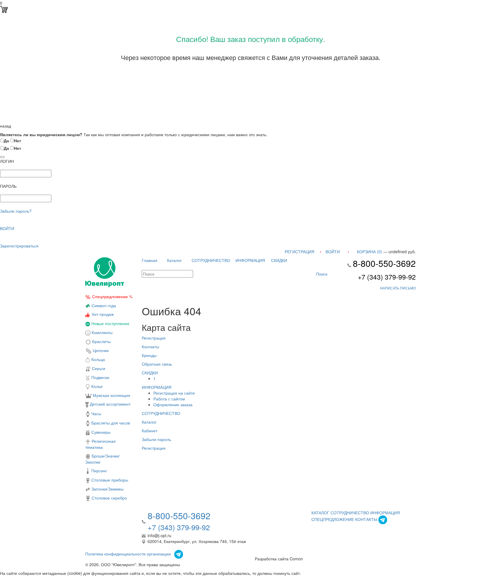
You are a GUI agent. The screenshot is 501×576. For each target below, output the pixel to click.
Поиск (321, 274)
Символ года (103, 305)
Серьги (98, 368)
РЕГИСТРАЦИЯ (299, 251)
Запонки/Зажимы (107, 489)
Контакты (150, 346)
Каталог (174, 260)
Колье (96, 386)
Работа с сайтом (169, 399)
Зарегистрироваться (19, 246)
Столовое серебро (109, 498)
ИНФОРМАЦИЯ (250, 260)
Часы (95, 413)
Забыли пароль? (16, 211)
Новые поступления (109, 323)
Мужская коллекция (111, 395)
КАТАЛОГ (320, 512)
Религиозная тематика (100, 444)
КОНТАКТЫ (366, 519)
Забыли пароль (156, 439)
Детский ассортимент (109, 404)
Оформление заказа (173, 404)
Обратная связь (157, 364)
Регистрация (154, 338)
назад (5, 126)
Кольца (97, 359)
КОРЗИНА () (369, 251)
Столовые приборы (109, 480)
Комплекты (102, 332)
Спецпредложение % (112, 296)
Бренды (149, 355)
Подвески (99, 377)
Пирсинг (98, 470)
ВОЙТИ (7, 228)
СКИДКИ (279, 260)
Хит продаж (103, 314)
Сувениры (100, 432)
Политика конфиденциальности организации (128, 554)
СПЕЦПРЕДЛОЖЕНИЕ (332, 519)
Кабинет (149, 430)
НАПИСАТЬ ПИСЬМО (398, 287)
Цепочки (100, 350)
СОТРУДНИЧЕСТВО (211, 260)
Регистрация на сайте (174, 393)
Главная (149, 260)
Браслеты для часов (110, 423)
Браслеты (101, 341)
